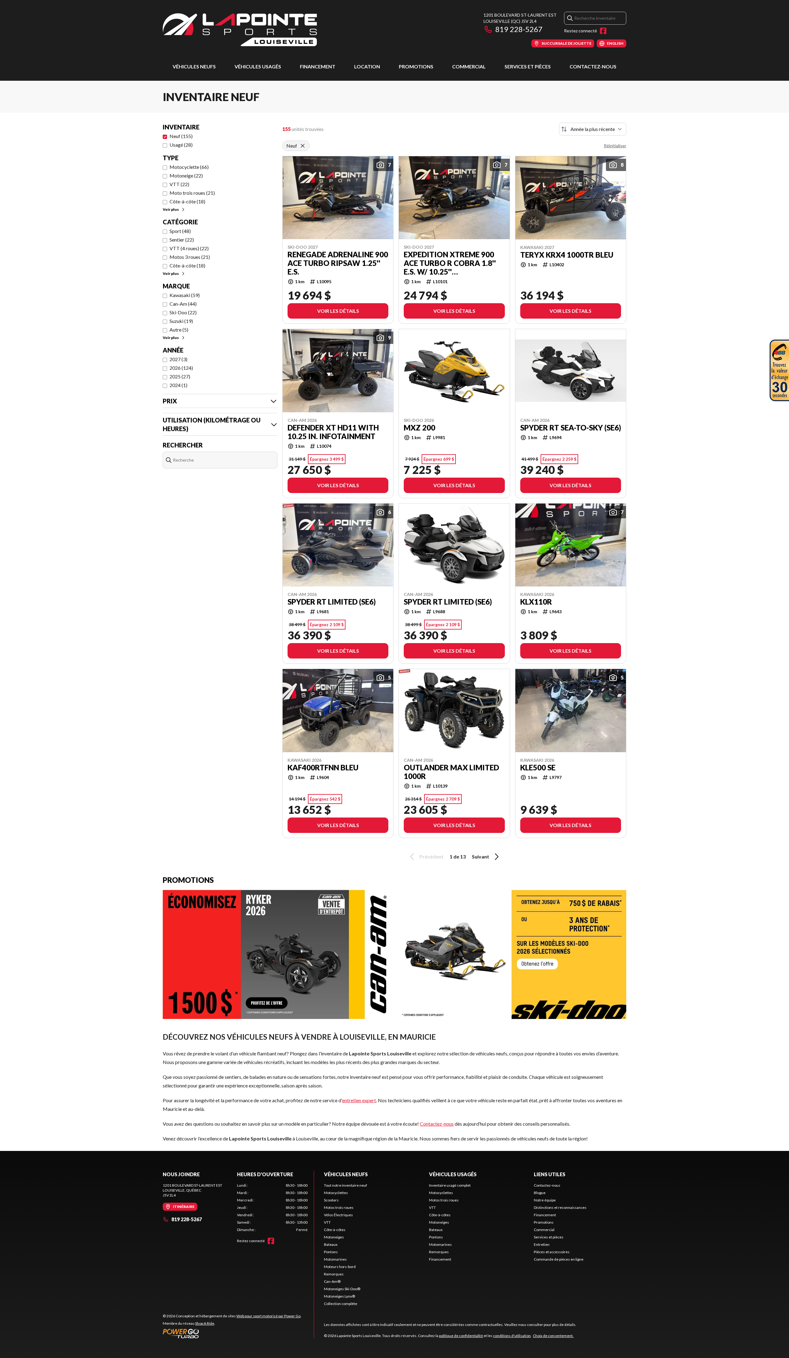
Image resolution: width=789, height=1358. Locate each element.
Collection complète (340, 1303)
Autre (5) (179, 329)
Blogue (540, 1192)
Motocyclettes (336, 1192)
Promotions (416, 66)
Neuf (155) (181, 136)
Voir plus (171, 209)
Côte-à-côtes (334, 1229)
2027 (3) (178, 359)
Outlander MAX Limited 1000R (451, 772)
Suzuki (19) (181, 321)
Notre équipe (545, 1200)
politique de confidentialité (461, 1335)
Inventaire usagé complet (450, 1185)
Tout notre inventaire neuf (345, 1185)
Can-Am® (332, 1281)
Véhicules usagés (258, 66)
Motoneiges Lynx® (339, 1296)
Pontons (331, 1252)
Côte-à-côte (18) (187, 201)
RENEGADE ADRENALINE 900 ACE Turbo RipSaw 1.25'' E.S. (338, 263)
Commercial (469, 66)
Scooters (331, 1200)
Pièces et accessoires (552, 1252)
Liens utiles (549, 1174)
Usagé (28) (181, 145)
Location (367, 66)
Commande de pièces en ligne (558, 1259)
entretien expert (359, 1100)
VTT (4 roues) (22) (189, 248)
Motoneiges (334, 1237)
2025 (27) (180, 376)
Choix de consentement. (553, 1335)
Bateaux (330, 1244)
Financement (317, 66)
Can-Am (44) (183, 304)
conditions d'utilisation (512, 1335)
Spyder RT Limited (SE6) (332, 601)
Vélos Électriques (338, 1215)
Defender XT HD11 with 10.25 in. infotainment (333, 432)
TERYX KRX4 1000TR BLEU (566, 255)
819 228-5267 (518, 29)
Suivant (480, 856)
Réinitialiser (615, 145)
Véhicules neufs (194, 66)
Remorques (334, 1274)
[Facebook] (603, 31)
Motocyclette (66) (189, 167)
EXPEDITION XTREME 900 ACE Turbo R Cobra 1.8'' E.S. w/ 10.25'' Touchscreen (450, 263)
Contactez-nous (593, 66)
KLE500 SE (537, 767)
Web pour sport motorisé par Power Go (268, 1316)
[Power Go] (232, 1333)
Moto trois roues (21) (192, 193)
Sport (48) (180, 231)
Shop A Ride (204, 1323)
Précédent (431, 856)
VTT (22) (179, 184)
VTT (327, 1222)
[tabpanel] (272, 1207)
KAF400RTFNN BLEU (323, 767)
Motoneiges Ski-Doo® (342, 1289)
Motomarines (335, 1259)
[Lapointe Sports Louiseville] (240, 30)
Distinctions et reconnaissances (560, 1207)
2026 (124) (181, 368)
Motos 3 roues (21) (190, 257)
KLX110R (536, 601)
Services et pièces (528, 66)
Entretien (542, 1244)
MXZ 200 (419, 427)
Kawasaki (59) (185, 295)
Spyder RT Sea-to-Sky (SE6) (570, 427)
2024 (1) (178, 385)
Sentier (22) (182, 240)
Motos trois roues (339, 1207)
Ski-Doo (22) (183, 312)
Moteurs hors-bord (340, 1266)
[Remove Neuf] (303, 145)
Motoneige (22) (186, 175)
